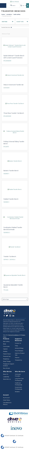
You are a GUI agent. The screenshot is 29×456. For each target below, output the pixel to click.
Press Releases (19, 350)
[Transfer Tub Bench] (14, 247)
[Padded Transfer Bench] (14, 189)
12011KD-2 (12, 259)
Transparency (18, 360)
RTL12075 (6, 146)
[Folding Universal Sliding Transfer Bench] (14, 132)
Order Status (6, 400)
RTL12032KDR (7, 60)
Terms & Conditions (13, 335)
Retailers (17, 391)
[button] (15, 299)
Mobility (5, 351)
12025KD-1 (6, 173)
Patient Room (7, 354)
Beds (4, 344)
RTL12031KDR (7, 116)
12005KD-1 (6, 202)
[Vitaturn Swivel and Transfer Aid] (14, 75)
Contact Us (18, 343)
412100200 (6, 87)
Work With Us (7, 379)
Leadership (6, 376)
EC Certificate (19, 435)
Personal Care (7, 356)
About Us (5, 374)
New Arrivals (6, 368)
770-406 (5, 290)
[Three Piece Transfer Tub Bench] (14, 104)
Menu (3, 5)
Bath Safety (6, 341)
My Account (6, 397)
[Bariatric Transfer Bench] (14, 161)
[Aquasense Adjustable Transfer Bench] (14, 275)
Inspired (5, 349)
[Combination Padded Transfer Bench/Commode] (14, 218)
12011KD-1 (6, 259)
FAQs (16, 345)
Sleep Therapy (7, 361)
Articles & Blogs (19, 348)
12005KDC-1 (6, 232)
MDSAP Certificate (10, 435)
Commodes (6, 346)
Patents (17, 357)
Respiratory (6, 359)
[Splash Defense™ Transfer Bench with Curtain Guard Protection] (14, 46)
